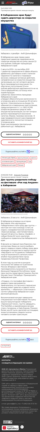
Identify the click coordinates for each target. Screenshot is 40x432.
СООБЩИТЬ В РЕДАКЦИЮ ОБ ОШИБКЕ (17, 363)
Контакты (6, 360)
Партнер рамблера (19, 422)
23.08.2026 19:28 (6, 175)
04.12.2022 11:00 (6, 8)
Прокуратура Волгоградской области (15, 50)
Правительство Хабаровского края (14, 214)
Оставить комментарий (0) (20, 142)
